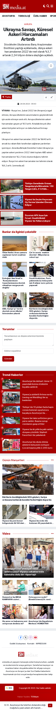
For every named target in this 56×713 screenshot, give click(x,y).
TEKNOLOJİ (24, 16)
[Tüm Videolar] (52, 534)
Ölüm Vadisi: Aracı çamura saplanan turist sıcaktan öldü (14, 255)
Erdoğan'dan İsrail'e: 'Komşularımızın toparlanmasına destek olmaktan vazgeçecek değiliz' (13, 283)
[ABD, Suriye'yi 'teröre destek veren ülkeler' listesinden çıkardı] (14, 300)
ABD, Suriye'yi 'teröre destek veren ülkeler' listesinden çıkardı (12, 311)
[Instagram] (30, 637)
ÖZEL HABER (40, 16)
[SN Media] (14, 6)
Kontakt (30, 644)
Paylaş (8, 97)
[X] (25, 637)
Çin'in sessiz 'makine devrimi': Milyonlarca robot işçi (39, 255)
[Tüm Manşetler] (52, 460)
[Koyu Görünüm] (44, 6)
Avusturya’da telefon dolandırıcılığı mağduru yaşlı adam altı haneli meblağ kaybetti (28, 708)
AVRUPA (28, 24)
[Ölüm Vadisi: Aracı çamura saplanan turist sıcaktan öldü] (14, 243)
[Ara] (47, 6)
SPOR (53, 16)
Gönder (8, 359)
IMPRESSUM (41, 644)
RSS (10, 688)
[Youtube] (35, 637)
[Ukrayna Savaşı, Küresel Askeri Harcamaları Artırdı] (28, 77)
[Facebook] (20, 637)
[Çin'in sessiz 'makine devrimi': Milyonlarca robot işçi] (41, 243)
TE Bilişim (35, 697)
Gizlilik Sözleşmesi (18, 644)
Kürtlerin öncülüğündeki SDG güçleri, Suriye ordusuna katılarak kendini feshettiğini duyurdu (41, 313)
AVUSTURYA (8, 16)
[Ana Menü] (52, 6)
